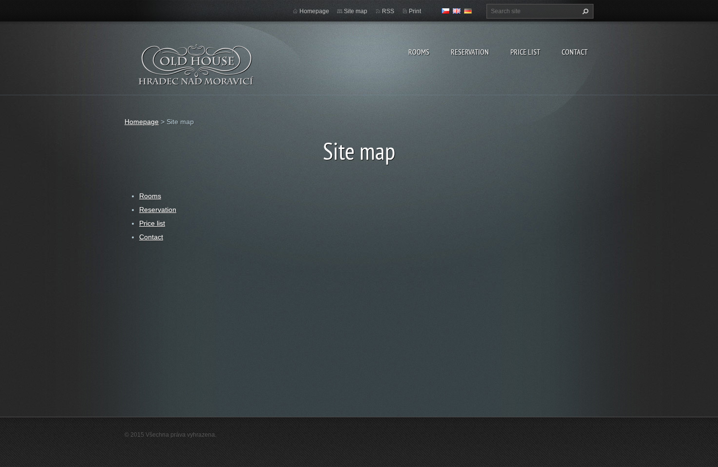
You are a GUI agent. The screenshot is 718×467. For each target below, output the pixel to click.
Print (415, 11)
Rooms (418, 52)
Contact (575, 52)
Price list (525, 52)
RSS (388, 11)
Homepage (314, 11)
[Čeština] (445, 11)
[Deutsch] (468, 11)
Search (584, 11)
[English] (457, 11)
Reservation (470, 52)
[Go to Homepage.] (197, 71)
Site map (355, 11)
